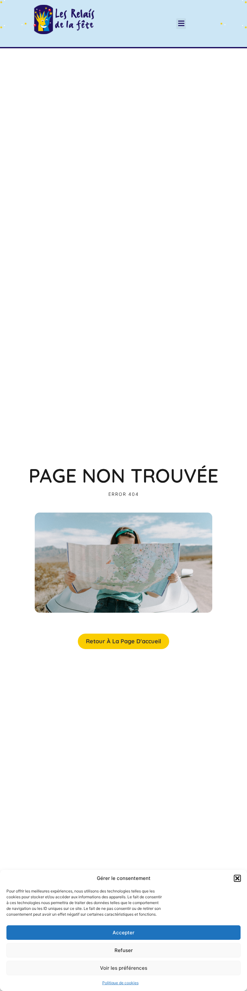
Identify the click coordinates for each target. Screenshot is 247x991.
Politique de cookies (120, 982)
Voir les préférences (123, 968)
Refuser (123, 950)
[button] (237, 878)
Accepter (123, 933)
